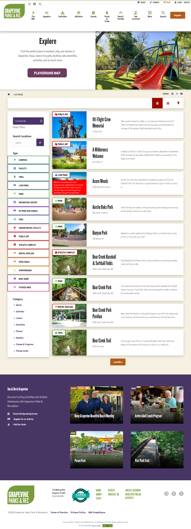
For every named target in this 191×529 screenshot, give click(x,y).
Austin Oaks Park (103, 207)
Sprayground (25, 270)
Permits (156, 2)
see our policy (96, 525)
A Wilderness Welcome (100, 153)
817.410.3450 (59, 496)
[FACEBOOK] (172, 93)
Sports (18, 305)
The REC (33, 17)
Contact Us (113, 494)
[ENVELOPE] (181, 93)
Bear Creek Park (102, 287)
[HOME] (8, 94)
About (143, 2)
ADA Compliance (96, 512)
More (150, 16)
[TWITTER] (177, 93)
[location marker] (178, 102)
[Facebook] (34, 5)
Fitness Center (22, 350)
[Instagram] (29, 5)
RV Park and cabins (28, 210)
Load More (117, 362)
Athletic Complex (27, 244)
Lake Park (24, 185)
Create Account (133, 490)
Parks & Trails (106, 19)
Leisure (19, 318)
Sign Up (187, 2)
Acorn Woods (100, 181)
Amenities (20, 324)
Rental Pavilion (26, 253)
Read (168, 2)
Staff (98, 498)
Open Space (24, 261)
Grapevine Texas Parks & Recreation (31, 512)
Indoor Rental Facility (30, 227)
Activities (62, 16)
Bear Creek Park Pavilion (102, 313)
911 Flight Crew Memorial (102, 122)
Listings (18, 94)
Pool (21, 219)
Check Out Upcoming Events (25, 413)
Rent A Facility (120, 17)
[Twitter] (40, 5)
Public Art (24, 236)
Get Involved (136, 17)
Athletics (79, 16)
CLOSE (107, 526)
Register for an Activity (23, 419)
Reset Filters (19, 127)
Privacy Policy (78, 512)
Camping (23, 160)
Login (179, 2)
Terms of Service (59, 512)
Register (177, 15)
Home (98, 490)
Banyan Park (100, 233)
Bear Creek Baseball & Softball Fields (104, 260)
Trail (21, 177)
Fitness (19, 331)
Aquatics (46, 16)
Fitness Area (25, 287)
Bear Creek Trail (102, 340)
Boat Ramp (24, 278)
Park (21, 194)
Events (93, 16)
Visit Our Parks (19, 424)
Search (163, 16)
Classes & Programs (24, 344)
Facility (23, 168)
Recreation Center (28, 202)
